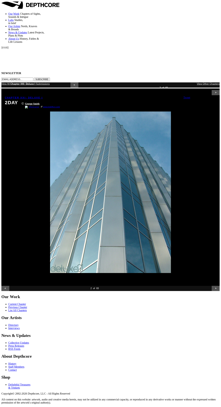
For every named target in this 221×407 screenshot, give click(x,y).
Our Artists (14, 26)
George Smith (32, 103)
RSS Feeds (14, 348)
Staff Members (16, 366)
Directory (13, 325)
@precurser (34, 107)
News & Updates (17, 32)
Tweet (186, 97)
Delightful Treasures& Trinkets (19, 386)
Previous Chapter (17, 307)
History (12, 363)
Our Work (13, 13)
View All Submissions (25, 83)
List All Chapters (17, 310)
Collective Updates (18, 342)
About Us (13, 38)
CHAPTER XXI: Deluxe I (24, 97)
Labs (11, 20)
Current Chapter (17, 304)
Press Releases (16, 345)
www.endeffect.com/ (51, 107)
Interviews (14, 328)
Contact (12, 369)
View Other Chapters (208, 83)
